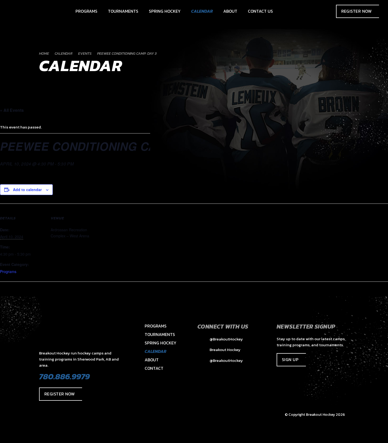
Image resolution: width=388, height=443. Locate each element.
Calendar (155, 351)
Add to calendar (27, 189)
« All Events (12, 110)
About (152, 360)
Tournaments (160, 334)
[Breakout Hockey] (15, 11)
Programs (8, 271)
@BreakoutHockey (226, 339)
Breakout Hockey (224, 350)
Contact (154, 368)
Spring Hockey (160, 343)
